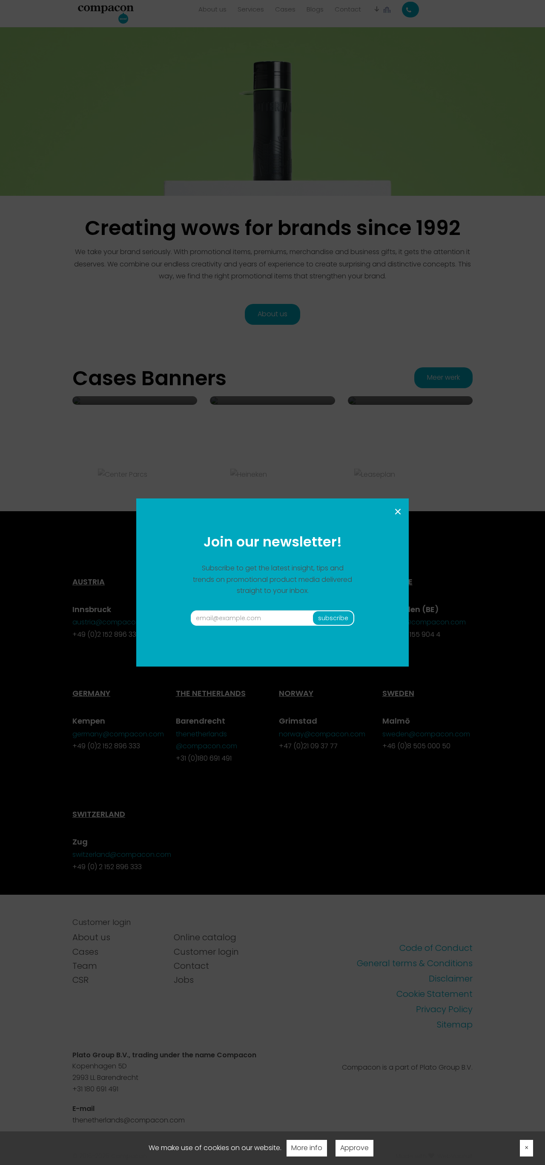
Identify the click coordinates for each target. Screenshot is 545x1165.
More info (306, 1148)
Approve (354, 1148)
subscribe (333, 618)
